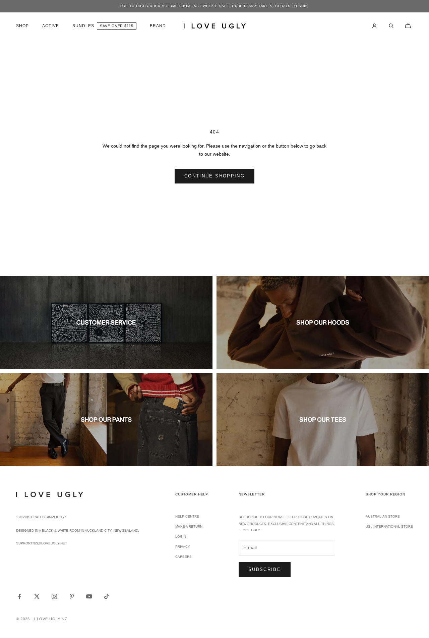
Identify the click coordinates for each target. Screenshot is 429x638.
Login (180, 536)
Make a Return (188, 526)
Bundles (83, 25)
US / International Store (389, 526)
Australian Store (383, 516)
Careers (183, 557)
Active (50, 25)
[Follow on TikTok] (106, 596)
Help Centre (187, 516)
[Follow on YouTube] (89, 596)
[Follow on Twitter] (37, 596)
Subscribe (264, 569)
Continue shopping (214, 175)
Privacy (182, 546)
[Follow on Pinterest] (71, 596)
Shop (22, 25)
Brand (158, 25)
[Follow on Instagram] (54, 596)
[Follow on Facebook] (19, 596)
